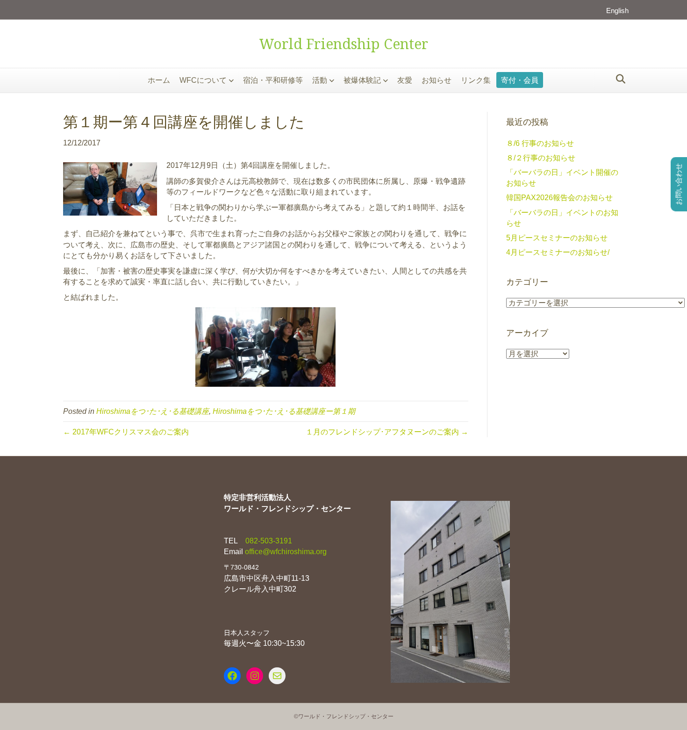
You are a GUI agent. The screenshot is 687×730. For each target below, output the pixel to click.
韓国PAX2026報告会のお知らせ (559, 198)
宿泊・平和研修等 (273, 80)
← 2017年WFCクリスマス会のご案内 (126, 432)
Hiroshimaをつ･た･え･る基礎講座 (152, 411)
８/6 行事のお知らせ (540, 143)
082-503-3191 (267, 541)
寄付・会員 (519, 80)
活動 (319, 80)
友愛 (404, 80)
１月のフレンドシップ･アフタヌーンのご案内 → (387, 432)
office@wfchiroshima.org (286, 552)
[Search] (618, 79)
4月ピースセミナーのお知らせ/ (557, 252)
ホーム (159, 80)
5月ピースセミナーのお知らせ (557, 238)
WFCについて (203, 80)
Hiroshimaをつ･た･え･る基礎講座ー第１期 (284, 411)
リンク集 (476, 80)
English (617, 10)
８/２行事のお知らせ (540, 158)
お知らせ (436, 80)
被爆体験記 (362, 80)
